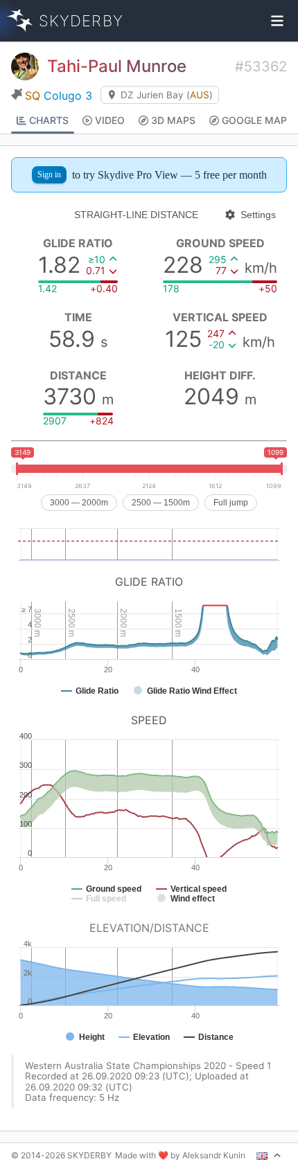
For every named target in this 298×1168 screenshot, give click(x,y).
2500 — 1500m (161, 502)
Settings (258, 214)
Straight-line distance (136, 214)
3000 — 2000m (79, 502)
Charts (49, 120)
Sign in (49, 174)
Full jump (230, 502)
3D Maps (173, 120)
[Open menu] (277, 21)
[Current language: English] (269, 1155)
